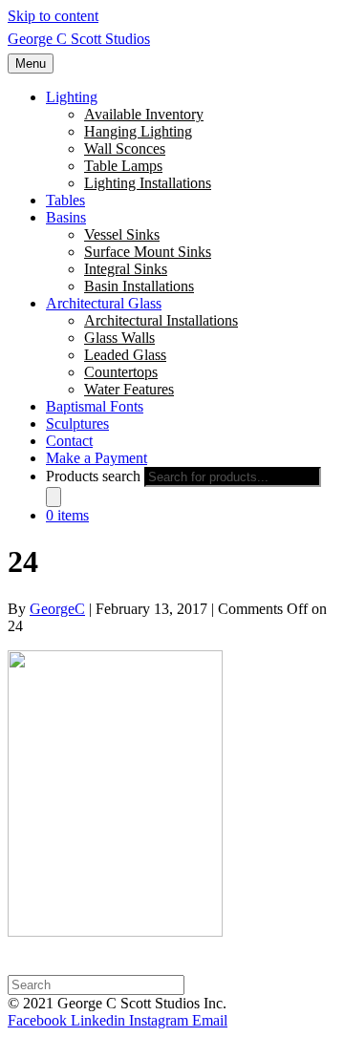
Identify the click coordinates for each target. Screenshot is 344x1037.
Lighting (71, 97)
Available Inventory (144, 114)
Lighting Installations (147, 183)
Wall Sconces (124, 148)
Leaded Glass (125, 355)
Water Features (129, 389)
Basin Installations (139, 286)
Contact (69, 441)
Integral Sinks (125, 269)
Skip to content (53, 16)
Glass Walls (119, 337)
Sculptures (77, 423)
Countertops (121, 372)
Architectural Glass (103, 303)
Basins (66, 217)
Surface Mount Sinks (147, 251)
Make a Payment (96, 458)
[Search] (53, 497)
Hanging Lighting (138, 131)
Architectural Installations (161, 320)
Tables (65, 200)
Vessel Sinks (122, 234)
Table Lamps (123, 166)
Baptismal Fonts (94, 406)
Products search (93, 476)
